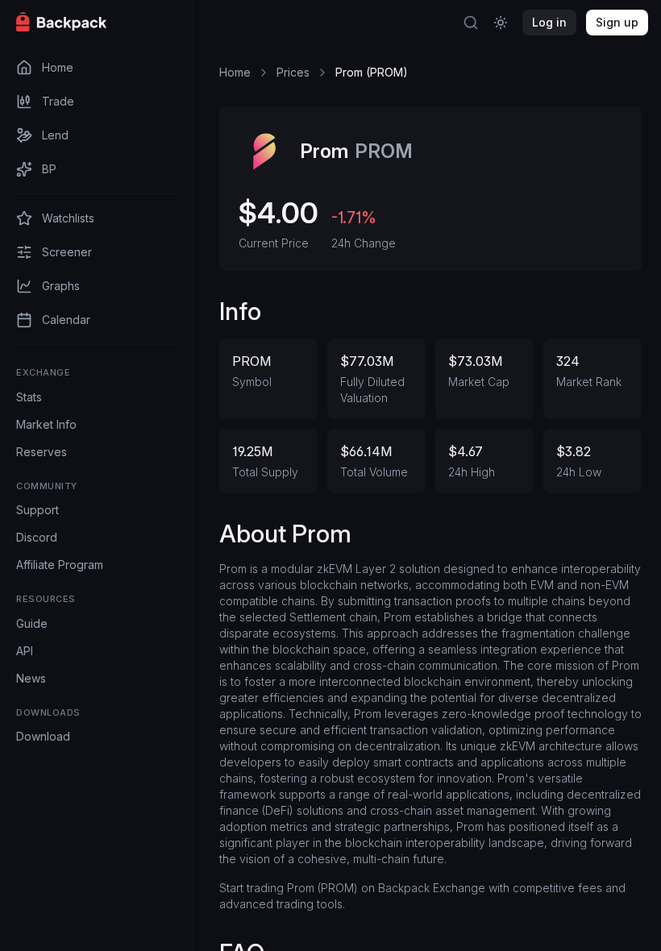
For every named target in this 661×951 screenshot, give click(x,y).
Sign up (617, 22)
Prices (293, 72)
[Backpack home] (96, 22)
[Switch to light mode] (500, 22)
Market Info (46, 424)
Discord (36, 537)
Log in (549, 22)
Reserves (41, 452)
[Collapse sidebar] (171, 22)
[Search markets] (471, 23)
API (24, 651)
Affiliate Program (59, 564)
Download (43, 736)
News (31, 678)
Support (37, 510)
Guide (32, 623)
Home (235, 72)
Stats (29, 397)
